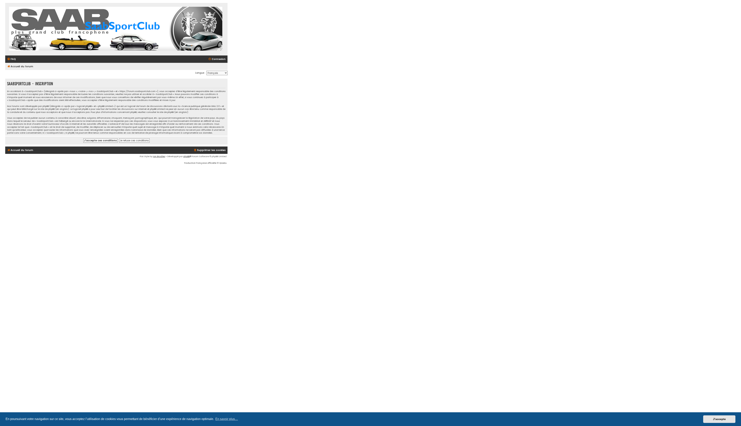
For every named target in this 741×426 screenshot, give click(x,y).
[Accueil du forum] (115, 29)
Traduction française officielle (200, 162)
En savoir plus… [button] (226, 419)
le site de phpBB (46, 109)
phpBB (186, 156)
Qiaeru (223, 162)
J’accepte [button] (719, 419)
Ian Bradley (159, 156)
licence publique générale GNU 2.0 (201, 106)
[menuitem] (11, 59)
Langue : (200, 72)
